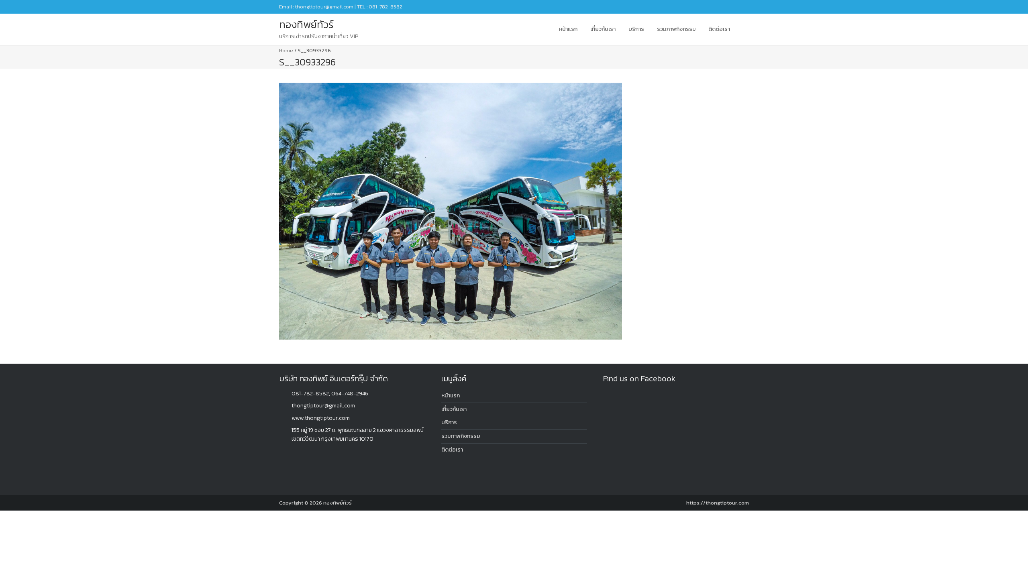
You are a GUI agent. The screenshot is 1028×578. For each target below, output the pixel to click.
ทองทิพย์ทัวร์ (337, 503)
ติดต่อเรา (719, 29)
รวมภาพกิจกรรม (676, 29)
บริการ (636, 29)
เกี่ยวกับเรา (603, 29)
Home (286, 50)
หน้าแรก (568, 29)
